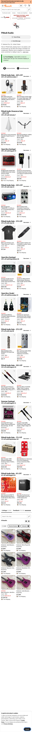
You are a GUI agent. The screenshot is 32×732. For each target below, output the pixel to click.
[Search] (29, 9)
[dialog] (16, 721)
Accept (27, 729)
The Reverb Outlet (6, 12)
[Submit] (29, 516)
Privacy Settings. (8, 723)
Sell (21, 5)
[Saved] (25, 5)
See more (26, 76)
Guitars (14, 12)
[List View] (29, 521)
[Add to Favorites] (14, 81)
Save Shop (17, 37)
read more (25, 52)
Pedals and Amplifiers (22, 12)
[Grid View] (26, 521)
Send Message (16, 41)
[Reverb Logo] (8, 6)
